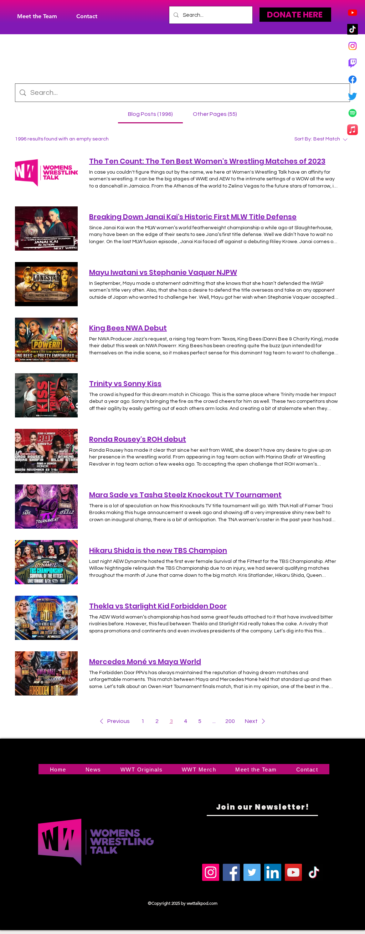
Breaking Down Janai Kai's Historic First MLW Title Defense (193, 217)
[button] (113, 721)
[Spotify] (352, 113)
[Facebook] (352, 79)
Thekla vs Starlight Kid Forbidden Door (158, 606)
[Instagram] (352, 46)
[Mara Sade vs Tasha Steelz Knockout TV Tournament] (46, 506)
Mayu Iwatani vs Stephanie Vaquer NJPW (163, 272)
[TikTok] (352, 29)
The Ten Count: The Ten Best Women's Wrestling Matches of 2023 (207, 161)
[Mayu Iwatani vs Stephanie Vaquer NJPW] (46, 284)
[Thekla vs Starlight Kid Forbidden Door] (46, 618)
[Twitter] (352, 96)
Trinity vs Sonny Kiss (125, 384)
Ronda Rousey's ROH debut (137, 439)
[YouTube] (293, 872)
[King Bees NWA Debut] (46, 340)
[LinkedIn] (272, 872)
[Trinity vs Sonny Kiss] (46, 395)
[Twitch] (352, 62)
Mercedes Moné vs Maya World (145, 662)
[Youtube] (352, 12)
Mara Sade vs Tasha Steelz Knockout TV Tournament (185, 495)
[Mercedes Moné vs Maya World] (46, 673)
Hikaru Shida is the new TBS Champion (158, 550)
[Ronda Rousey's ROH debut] (46, 451)
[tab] (150, 114)
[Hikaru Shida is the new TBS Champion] (46, 562)
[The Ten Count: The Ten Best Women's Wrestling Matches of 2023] (46, 173)
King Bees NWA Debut (128, 328)
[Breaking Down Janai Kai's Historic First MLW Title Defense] (46, 228)
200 (230, 721)
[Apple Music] (352, 129)
